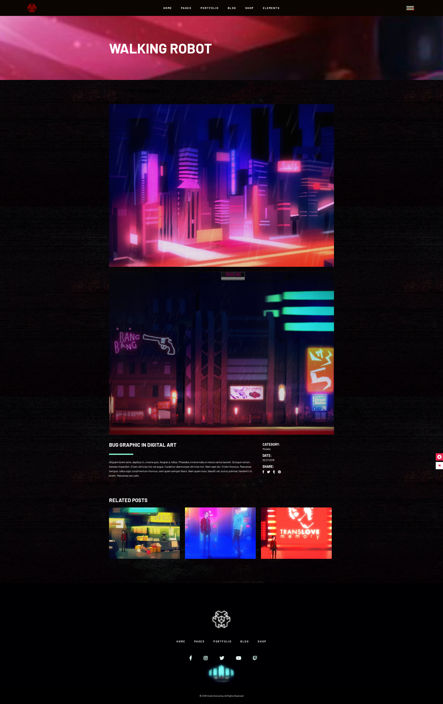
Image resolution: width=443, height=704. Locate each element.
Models (267, 449)
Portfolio (222, 641)
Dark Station (144, 530)
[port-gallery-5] (221, 353)
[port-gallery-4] (221, 185)
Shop (262, 641)
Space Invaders (296, 530)
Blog (244, 641)
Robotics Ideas (220, 530)
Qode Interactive (215, 695)
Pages (199, 641)
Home (181, 641)
